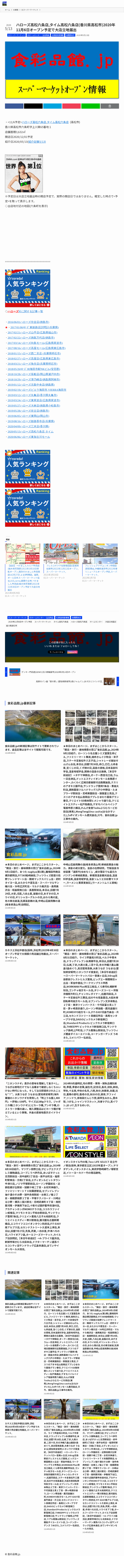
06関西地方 (70, 35)
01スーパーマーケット (16, 35)
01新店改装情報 (58, 35)
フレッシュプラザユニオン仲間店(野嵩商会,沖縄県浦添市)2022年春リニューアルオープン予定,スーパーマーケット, (101, 570)
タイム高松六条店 (61, 621)
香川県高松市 (11, 625)
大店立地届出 (110, 621)
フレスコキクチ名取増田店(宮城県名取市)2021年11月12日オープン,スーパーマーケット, (62, 568)
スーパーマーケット (43, 621)
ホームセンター (96, 621)
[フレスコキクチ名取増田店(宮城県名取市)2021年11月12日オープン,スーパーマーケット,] (61, 554)
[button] (14, 106)
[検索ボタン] (113, 3)
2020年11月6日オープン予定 (20, 621)
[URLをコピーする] (110, 106)
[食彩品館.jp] (4, 3)
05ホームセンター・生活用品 (38, 35)
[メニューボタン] (120, 3)
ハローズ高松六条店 (79, 621)
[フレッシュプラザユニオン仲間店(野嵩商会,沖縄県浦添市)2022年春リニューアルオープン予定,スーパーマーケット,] (100, 554)
